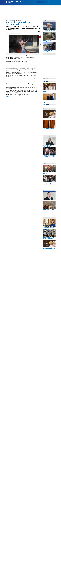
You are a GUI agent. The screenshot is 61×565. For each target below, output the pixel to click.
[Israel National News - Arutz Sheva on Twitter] (49, 4)
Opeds (12, 20)
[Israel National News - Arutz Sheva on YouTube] (53, 4)
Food (12, 5)
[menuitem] (6, 4)
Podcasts (22, 5)
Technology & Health (27, 5)
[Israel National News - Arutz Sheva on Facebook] (50, 4)
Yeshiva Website (33, 5)
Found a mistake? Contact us (22, 95)
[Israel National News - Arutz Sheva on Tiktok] (54, 4)
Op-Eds (7, 5)
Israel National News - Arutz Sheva (13, 2)
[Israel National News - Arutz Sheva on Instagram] (51, 4)
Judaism (10, 5)
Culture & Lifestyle (17, 5)
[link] (49, 31)
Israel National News (8, 20)
